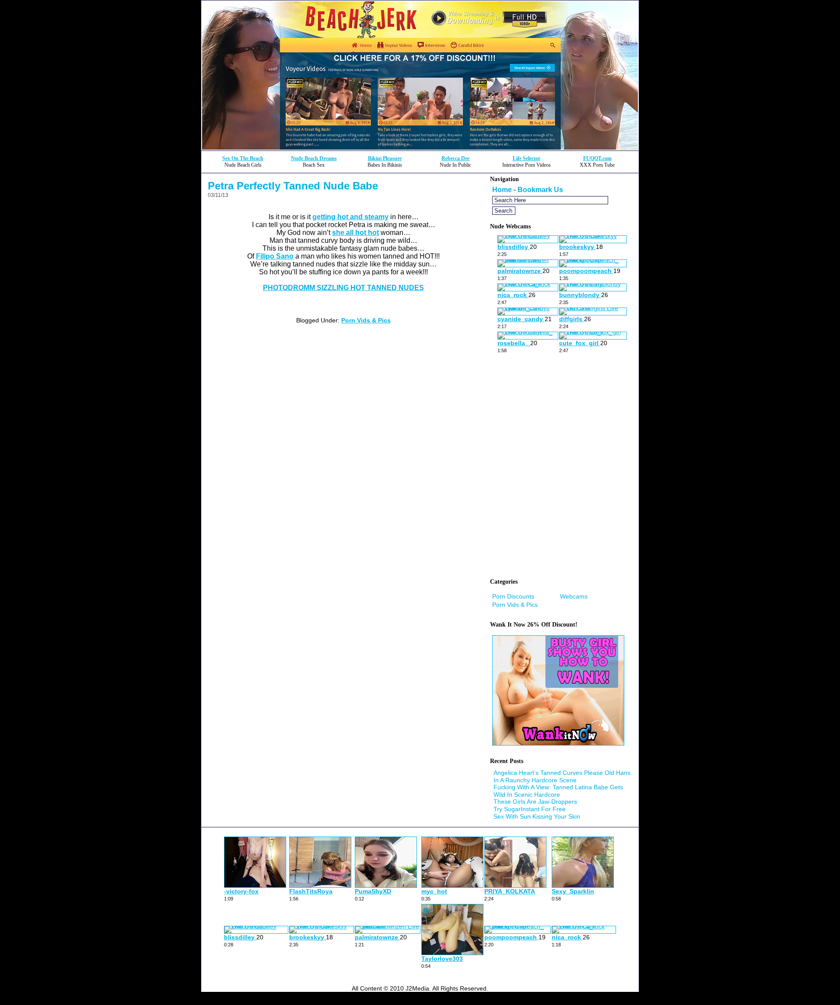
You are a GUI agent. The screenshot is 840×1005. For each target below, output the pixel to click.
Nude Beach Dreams (314, 158)
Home (502, 189)
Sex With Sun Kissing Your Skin (537, 816)
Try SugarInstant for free (530, 808)
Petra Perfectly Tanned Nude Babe (293, 186)
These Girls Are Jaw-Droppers (535, 801)
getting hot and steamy (350, 217)
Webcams (574, 596)
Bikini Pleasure (385, 158)
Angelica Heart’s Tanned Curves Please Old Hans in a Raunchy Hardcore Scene (562, 776)
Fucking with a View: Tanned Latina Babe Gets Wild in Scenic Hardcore (558, 791)
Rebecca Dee (455, 158)
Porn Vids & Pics (366, 320)
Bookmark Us (540, 189)
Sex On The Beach (242, 158)
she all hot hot (355, 232)
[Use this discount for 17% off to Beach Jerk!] (420, 148)
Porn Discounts (513, 596)
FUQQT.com (597, 158)
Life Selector (526, 158)
